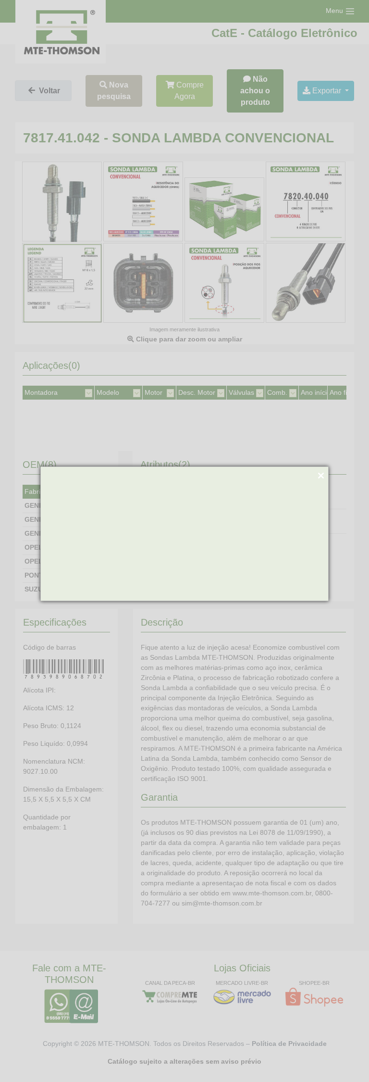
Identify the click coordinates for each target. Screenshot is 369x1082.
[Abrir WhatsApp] (345, 1057)
